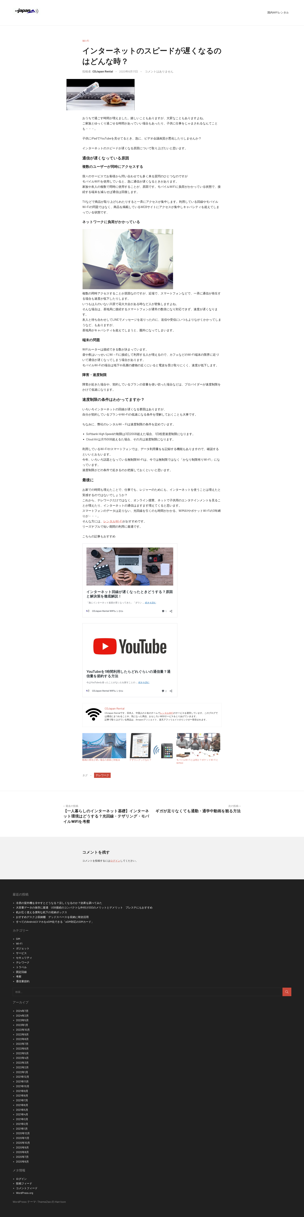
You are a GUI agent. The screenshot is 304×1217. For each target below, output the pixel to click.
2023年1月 (22, 1024)
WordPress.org (24, 1192)
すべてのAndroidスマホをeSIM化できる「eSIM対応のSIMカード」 (55, 921)
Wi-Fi (85, 40)
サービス (21, 953)
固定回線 (21, 971)
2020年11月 (22, 1137)
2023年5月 (22, 1020)
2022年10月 (23, 1029)
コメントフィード (27, 1188)
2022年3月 (22, 1062)
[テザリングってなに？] (151, 745)
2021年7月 (22, 1100)
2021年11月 (22, 1081)
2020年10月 (23, 1142)
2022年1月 (22, 1072)
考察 (18, 976)
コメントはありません (159, 71)
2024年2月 (22, 1015)
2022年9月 (22, 1034)
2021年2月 (22, 1123)
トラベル (21, 967)
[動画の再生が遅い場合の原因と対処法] (104, 745)
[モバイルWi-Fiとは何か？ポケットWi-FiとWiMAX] (198, 745)
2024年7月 (22, 1010)
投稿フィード (24, 1183)
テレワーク (102, 775)
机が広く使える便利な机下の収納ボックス (41, 912)
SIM (18, 938)
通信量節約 (22, 981)
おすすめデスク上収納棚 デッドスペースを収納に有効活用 (53, 916)
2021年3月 (22, 1119)
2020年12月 (23, 1133)
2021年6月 (22, 1105)
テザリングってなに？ (140, 759)
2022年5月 (22, 1053)
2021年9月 (22, 1090)
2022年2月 (22, 1067)
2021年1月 (22, 1128)
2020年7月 (22, 1156)
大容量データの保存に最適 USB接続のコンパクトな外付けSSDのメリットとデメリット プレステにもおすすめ (84, 907)
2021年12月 (22, 1076)
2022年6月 (22, 1048)
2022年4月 (22, 1057)
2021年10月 (22, 1086)
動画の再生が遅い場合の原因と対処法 (101, 759)
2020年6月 (22, 1161)
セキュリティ (24, 957)
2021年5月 (22, 1109)
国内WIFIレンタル (278, 12)
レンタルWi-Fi (113, 521)
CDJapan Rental (102, 71)
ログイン (115, 860)
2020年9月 (22, 1147)
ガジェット (22, 948)
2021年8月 (22, 1095)
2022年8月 (22, 1038)
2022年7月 (22, 1043)
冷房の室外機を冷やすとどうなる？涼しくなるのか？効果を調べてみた (59, 902)
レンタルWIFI (166, 713)
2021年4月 (22, 1114)
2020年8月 (22, 1152)
